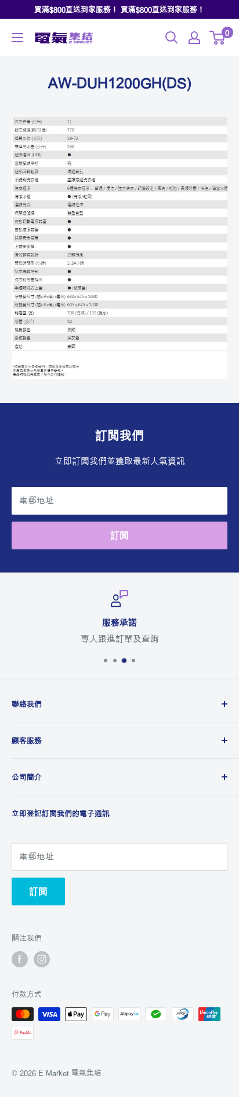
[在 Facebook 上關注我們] (20, 959)
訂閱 (119, 535)
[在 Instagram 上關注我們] (42, 959)
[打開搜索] (171, 37)
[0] (218, 38)
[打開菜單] (17, 37)
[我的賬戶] (194, 37)
